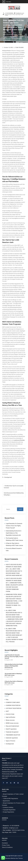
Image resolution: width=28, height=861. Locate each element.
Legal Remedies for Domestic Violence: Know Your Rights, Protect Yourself (14, 526)
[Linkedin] (10, 782)
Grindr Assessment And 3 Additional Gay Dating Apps (14, 493)
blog (7, 699)
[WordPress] (14, 782)
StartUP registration (11, 729)
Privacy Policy (6, 845)
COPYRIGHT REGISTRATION (13, 708)
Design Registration (8, 812)
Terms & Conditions (7, 847)
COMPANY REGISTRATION (13, 705)
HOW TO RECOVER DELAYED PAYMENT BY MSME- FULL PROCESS (14, 639)
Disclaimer (5, 843)
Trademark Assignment (12, 732)
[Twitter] (7, 782)
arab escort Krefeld (19, 440)
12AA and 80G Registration (10, 798)
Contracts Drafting (8, 807)
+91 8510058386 (9, 13)
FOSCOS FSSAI (10, 714)
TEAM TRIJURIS (19, 47)
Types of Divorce (10, 741)
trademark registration (12, 738)
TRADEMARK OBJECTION (13, 735)
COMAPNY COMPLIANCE (13, 702)
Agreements (6, 801)
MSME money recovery (12, 723)
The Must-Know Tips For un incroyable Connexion (13, 486)
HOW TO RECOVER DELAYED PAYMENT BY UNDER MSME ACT (14, 567)
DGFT (7, 711)
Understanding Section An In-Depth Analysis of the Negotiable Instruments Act (14, 533)
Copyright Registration (9, 809)
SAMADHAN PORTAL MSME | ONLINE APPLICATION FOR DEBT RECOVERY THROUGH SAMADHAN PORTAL (14, 587)
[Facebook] (3, 782)
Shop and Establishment (12, 726)
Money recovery (10, 720)
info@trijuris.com (20, 13)
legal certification (10, 717)
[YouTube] (18, 782)
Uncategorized (8, 477)
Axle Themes (19, 858)
